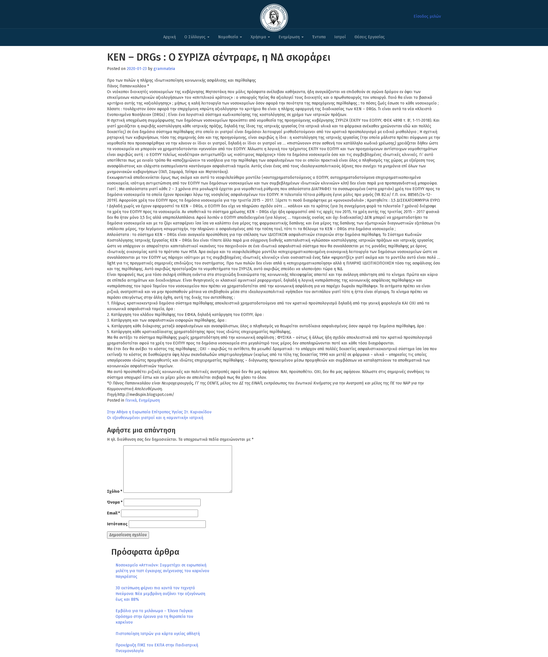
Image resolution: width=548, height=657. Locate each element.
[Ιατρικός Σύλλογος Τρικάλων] (274, 16)
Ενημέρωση (290, 37)
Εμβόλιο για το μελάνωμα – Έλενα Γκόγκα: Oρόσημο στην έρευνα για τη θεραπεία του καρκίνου (154, 616)
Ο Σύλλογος (195, 37)
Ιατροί (340, 37)
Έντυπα (319, 37)
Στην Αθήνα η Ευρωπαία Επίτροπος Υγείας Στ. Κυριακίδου (159, 412)
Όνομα (114, 502)
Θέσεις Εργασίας (369, 37)
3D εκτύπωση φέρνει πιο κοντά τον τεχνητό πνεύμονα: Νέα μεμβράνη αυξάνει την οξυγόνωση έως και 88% (160, 594)
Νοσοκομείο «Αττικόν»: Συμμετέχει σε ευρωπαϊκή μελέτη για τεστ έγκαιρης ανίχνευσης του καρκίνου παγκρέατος (162, 571)
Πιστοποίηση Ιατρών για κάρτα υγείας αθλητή (158, 633)
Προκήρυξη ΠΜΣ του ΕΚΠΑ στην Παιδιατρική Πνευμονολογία (157, 648)
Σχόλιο (114, 491)
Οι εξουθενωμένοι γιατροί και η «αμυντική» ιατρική (155, 417)
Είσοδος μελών (427, 16)
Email (113, 513)
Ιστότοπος (117, 524)
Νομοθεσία (228, 37)
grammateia (164, 68)
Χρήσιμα (259, 37)
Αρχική (169, 37)
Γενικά (131, 400)
